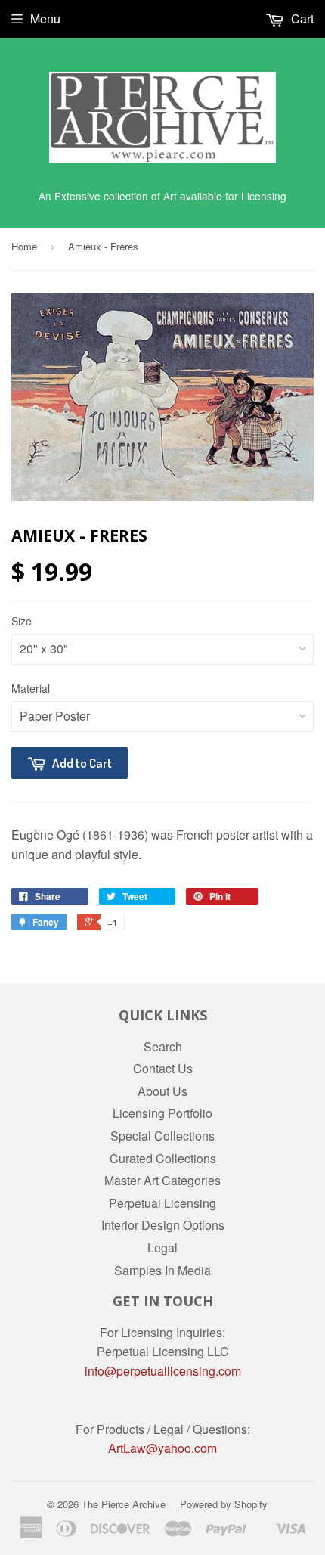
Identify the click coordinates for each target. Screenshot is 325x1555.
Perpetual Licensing (162, 1203)
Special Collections (162, 1135)
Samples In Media (162, 1270)
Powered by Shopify (224, 1504)
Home (24, 246)
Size (21, 621)
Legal (162, 1247)
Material (30, 688)
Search (163, 1046)
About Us (162, 1091)
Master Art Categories (162, 1180)
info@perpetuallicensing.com (163, 1371)
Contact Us (163, 1068)
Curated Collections (163, 1158)
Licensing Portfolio (162, 1113)
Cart (301, 18)
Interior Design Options (162, 1225)
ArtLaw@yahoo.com (162, 1448)
